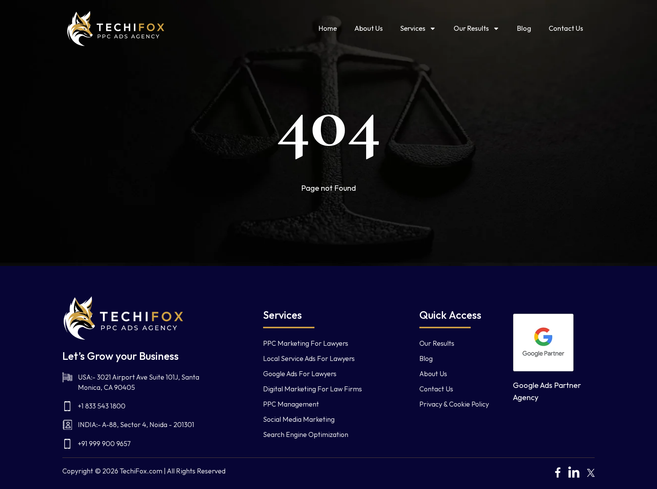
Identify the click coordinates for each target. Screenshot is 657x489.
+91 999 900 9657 (104, 443)
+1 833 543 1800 (101, 406)
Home (328, 28)
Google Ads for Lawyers (299, 373)
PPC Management (291, 404)
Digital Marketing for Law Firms (312, 389)
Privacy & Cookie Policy (454, 404)
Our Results (471, 28)
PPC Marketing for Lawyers (305, 343)
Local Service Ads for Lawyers (309, 358)
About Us (368, 28)
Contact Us (566, 28)
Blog (524, 28)
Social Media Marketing (299, 419)
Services (412, 28)
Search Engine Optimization (305, 434)
